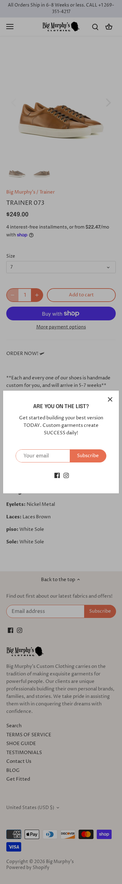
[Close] (110, 399)
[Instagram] (66, 475)
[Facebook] (57, 475)
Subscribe (88, 455)
